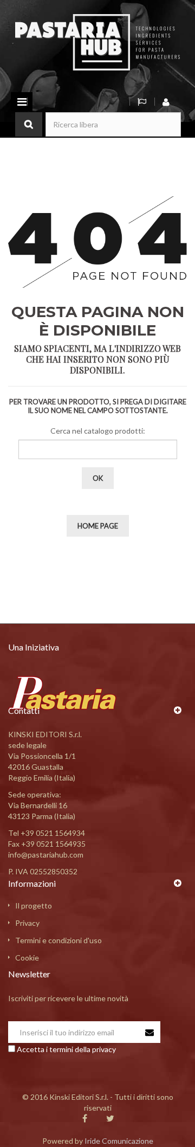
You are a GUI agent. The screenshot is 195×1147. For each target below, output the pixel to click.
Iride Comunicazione (118, 1140)
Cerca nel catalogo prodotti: (97, 430)
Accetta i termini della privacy (66, 1049)
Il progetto (33, 905)
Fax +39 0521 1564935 (47, 843)
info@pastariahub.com (45, 854)
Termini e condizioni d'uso (58, 940)
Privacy (27, 922)
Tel (46, 832)
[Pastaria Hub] (97, 41)
